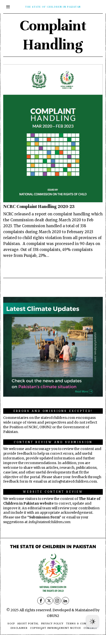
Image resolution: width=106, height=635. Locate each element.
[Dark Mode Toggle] (92, 621)
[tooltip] (41, 600)
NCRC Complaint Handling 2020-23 (38, 206)
